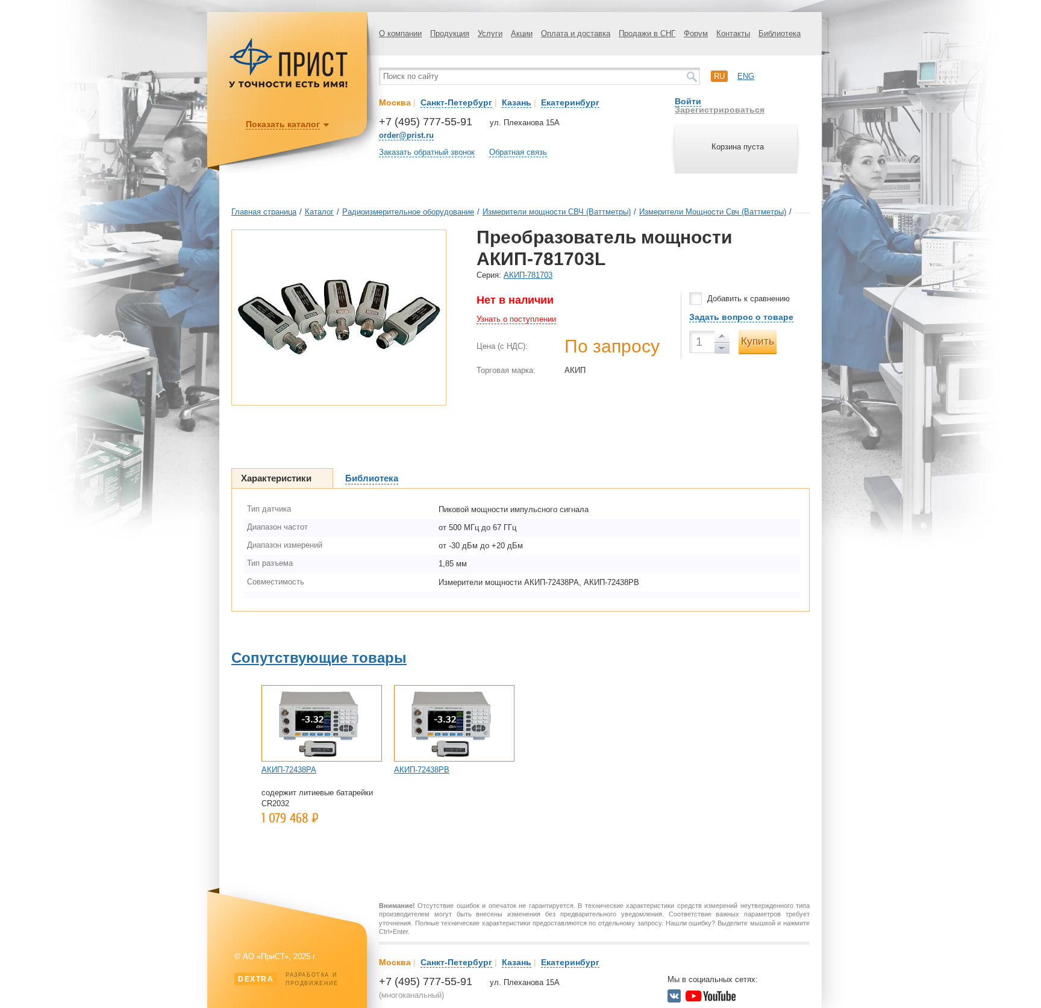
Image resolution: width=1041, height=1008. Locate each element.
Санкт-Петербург (456, 102)
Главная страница (263, 211)
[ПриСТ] (288, 85)
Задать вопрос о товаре (741, 317)
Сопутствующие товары (319, 658)
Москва (395, 102)
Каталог (319, 211)
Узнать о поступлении (516, 319)
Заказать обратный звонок (427, 152)
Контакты (733, 33)
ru (719, 76)
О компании (400, 33)
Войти (688, 101)
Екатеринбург (570, 102)
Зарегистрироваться (719, 109)
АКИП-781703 (528, 275)
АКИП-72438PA (288, 769)
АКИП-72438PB (421, 769)
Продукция (449, 33)
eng (745, 76)
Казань (516, 102)
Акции (522, 33)
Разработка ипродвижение (288, 979)
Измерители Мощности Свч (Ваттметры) (712, 211)
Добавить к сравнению (748, 298)
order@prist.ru (406, 135)
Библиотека (779, 33)
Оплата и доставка (575, 33)
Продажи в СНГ (647, 33)
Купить (757, 341)
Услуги (490, 33)
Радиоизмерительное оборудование (408, 211)
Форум (696, 33)
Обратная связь (518, 152)
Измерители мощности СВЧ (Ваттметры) (557, 211)
